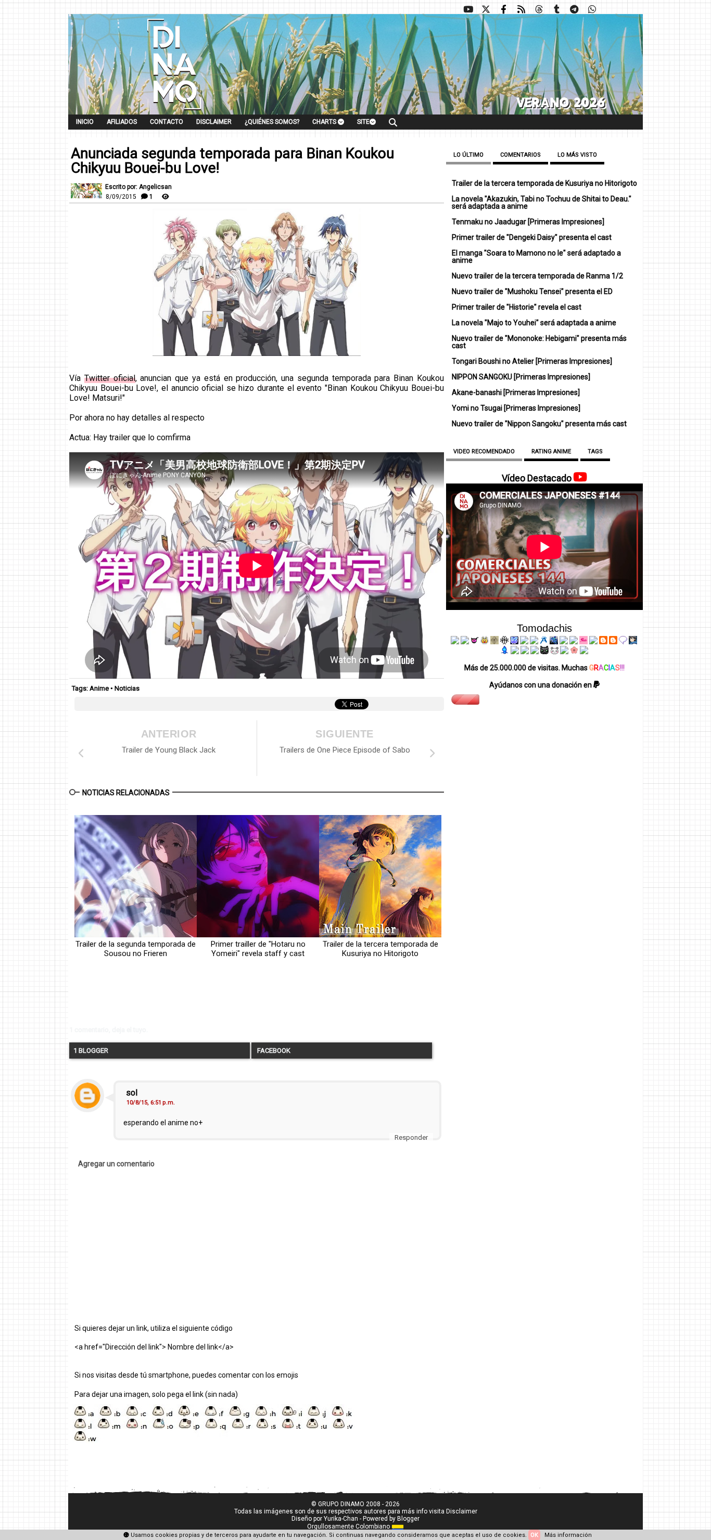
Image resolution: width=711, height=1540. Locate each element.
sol (131, 1093)
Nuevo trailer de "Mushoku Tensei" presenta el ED (532, 291)
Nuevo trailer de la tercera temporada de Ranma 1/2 (537, 276)
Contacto (166, 121)
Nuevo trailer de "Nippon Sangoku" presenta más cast (539, 423)
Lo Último (468, 154)
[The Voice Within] (554, 651)
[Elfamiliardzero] (633, 642)
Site (363, 121)
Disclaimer (214, 121)
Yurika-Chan (341, 1518)
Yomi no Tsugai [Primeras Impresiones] (516, 408)
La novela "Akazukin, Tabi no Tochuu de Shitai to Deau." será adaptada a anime (541, 202)
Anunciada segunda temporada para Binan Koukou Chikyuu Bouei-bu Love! (232, 160)
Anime (99, 688)
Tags (595, 451)
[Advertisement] (228, 999)
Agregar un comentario (116, 1164)
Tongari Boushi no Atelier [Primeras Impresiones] (532, 361)
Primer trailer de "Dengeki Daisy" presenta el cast (532, 237)
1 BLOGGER (90, 1050)
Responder (411, 1137)
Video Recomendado (484, 451)
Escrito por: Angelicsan (138, 186)
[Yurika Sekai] (593, 642)
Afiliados (122, 121)
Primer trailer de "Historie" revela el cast (516, 307)
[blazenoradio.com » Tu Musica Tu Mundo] (613, 642)
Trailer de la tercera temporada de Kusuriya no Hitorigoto (380, 948)
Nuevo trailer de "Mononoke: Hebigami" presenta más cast (539, 342)
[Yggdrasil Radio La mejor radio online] (465, 642)
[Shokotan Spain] (583, 642)
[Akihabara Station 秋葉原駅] (623, 642)
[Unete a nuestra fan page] (503, 9)
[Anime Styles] (573, 642)
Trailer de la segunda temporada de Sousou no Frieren (135, 948)
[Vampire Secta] (494, 642)
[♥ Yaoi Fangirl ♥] (484, 642)
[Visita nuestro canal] (468, 9)
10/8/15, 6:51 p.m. (150, 1102)
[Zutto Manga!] (564, 642)
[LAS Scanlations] (514, 642)
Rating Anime (551, 451)
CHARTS (325, 121)
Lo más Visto (577, 154)
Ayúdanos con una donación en (541, 685)
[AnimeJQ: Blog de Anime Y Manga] (584, 651)
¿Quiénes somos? (272, 121)
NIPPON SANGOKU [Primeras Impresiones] (521, 377)
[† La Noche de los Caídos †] (455, 642)
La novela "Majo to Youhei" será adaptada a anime (534, 323)
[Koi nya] (534, 642)
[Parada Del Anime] (554, 642)
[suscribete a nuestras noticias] (521, 9)
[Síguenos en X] (485, 9)
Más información (568, 1535)
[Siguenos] (539, 9)
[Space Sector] (524, 651)
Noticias (127, 688)
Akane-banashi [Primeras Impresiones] (516, 392)
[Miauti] (475, 642)
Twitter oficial (109, 378)
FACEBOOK (273, 1050)
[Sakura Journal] (574, 651)
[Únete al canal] (574, 9)
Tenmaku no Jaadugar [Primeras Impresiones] (528, 222)
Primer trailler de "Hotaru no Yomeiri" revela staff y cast (258, 948)
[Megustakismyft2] (505, 651)
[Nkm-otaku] (544, 651)
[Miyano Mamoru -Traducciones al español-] (603, 642)
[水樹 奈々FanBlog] (504, 642)
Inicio (85, 121)
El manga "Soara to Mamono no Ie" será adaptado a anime (536, 256)
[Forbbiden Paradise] (524, 642)
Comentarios (520, 154)
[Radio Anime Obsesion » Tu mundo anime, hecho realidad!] (544, 642)
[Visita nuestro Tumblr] (556, 9)
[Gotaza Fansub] (515, 651)
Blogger (408, 1518)
